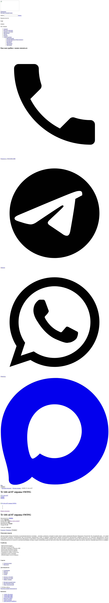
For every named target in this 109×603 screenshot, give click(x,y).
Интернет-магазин (8, 30)
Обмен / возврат (8, 579)
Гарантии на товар (8, 578)
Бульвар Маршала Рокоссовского (15, 39)
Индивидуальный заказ (6, 13)
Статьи (5, 574)
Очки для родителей (9, 584)
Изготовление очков (9, 583)
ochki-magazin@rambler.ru (10, 601)
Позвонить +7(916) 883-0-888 (8, 158)
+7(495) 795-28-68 (8, 594)
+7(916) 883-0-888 (8, 595)
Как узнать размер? (15, 521)
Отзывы (6, 35)
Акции (5, 34)
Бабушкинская (10, 38)
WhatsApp (3, 376)
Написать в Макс (8, 598)
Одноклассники (8, 563)
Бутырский (9, 41)
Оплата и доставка (8, 31)
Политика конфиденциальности (9, 588)
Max (2, 485)
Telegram (3, 267)
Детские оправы (16, 488)
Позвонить (3, 11)
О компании (7, 570)
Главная (6, 29)
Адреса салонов (8, 37)
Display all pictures (5, 511)
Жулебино (9, 42)
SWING (11, 518)
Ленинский (9, 43)
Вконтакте (6, 564)
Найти (2, 15)
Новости (6, 571)
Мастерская (6, 33)
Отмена (3, 486)
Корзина (3, 18)
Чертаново (9, 45)
